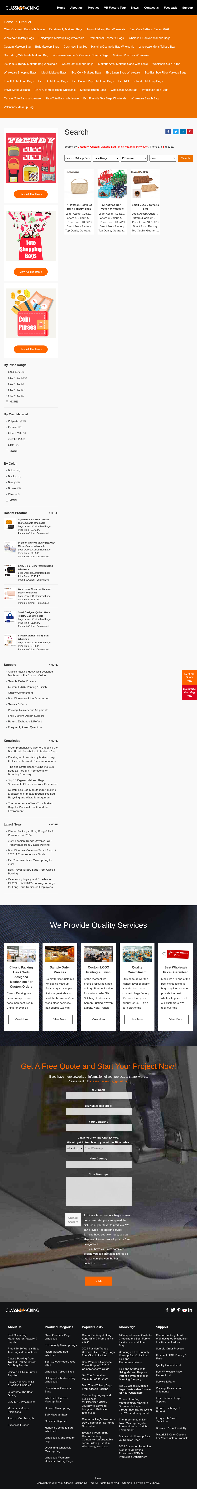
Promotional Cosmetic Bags (106, 38)
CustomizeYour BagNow (189, 692)
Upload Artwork (73, 1219)
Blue (14, 482)
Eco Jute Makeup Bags (53, 81)
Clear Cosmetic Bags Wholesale (24, 29)
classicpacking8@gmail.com (109, 1081)
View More (21, 1019)
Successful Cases (18, 1424)
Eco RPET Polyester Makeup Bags (140, 81)
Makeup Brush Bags (93, 89)
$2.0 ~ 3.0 (16, 383)
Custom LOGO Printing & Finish (27, 686)
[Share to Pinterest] (190, 131)
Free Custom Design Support (26, 715)
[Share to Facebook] (168, 131)
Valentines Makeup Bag (18, 107)
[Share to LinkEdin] (183, 131)
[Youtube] (184, 1310)
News (135, 7)
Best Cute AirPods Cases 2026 (149, 29)
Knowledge (127, 1327)
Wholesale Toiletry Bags (19, 38)
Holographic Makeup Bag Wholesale (61, 38)
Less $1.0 (17, 371)
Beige (14, 470)
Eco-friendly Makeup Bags (66, 29)
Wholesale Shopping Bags (20, 72)
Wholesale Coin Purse (166, 63)
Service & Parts (17, 704)
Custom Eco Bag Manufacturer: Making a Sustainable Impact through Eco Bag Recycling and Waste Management (32, 793)
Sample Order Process (22, 681)
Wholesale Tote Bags (155, 89)
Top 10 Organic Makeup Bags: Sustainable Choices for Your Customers (135, 1389)
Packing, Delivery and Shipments (28, 709)
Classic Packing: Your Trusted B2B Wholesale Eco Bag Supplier (22, 1362)
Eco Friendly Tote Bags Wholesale (104, 98)
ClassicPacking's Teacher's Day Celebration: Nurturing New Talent (98, 1423)
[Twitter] (173, 1310)
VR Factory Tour (115, 7)
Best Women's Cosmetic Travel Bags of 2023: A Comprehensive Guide (97, 1365)
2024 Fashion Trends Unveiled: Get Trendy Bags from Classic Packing (98, 1352)
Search (185, 158)
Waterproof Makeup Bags (77, 63)
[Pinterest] (179, 1310)
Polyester (17, 421)
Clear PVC (17, 433)
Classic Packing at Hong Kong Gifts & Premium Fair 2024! (98, 1339)
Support (187, 7)
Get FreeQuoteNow (189, 677)
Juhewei (155, 1482)
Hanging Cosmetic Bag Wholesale (112, 46)
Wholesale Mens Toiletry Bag (157, 46)
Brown (14, 488)
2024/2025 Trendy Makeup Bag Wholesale (30, 63)
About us (76, 7)
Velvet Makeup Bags (17, 89)
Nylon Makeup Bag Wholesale (106, 29)
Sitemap (127, 1482)
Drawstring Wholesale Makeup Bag (26, 55)
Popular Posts (92, 1327)
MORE (14, 401)
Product (93, 7)
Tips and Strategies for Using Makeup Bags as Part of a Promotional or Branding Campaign (31, 770)
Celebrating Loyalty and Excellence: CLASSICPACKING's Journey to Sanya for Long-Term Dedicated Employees (31, 883)
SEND (98, 1280)
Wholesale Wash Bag (124, 89)
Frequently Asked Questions (25, 727)
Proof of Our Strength (21, 1418)
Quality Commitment (20, 692)
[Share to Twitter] (176, 131)
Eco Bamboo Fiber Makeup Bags (165, 72)
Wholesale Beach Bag (145, 98)
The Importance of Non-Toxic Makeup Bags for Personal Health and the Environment (31, 807)
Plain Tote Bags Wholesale (62, 98)
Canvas (15, 427)
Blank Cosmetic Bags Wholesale (55, 89)
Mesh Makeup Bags (54, 72)
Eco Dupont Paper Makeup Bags (93, 81)
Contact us (151, 7)
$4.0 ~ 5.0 (16, 395)
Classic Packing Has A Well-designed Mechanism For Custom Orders (21, 977)
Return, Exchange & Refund (25, 721)
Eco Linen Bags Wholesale (123, 72)
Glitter (13, 444)
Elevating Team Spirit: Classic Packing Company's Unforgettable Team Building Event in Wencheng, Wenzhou (97, 1439)
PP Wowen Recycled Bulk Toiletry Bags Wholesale (79, 208)
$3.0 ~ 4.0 (16, 389)
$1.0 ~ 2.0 (17, 377)
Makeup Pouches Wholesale (131, 55)
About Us (15, 1327)
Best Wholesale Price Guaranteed (28, 698)
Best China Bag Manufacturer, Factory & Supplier (22, 1339)
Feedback (170, 7)
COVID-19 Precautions (21, 1401)
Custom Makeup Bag (17, 46)
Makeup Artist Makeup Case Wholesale (123, 63)
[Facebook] (167, 1310)
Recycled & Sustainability (171, 1428)
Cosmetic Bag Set (75, 46)
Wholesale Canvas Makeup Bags (149, 38)
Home (61, 7)
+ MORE (53, 513)
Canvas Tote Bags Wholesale (22, 98)
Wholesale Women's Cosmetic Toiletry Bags (80, 55)
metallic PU (16, 438)
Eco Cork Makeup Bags (86, 72)
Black (14, 476)
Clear (14, 494)
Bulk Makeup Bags (47, 46)
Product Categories (59, 1327)
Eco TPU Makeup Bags (19, 81)
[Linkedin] (190, 1310)
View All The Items (31, 194)
